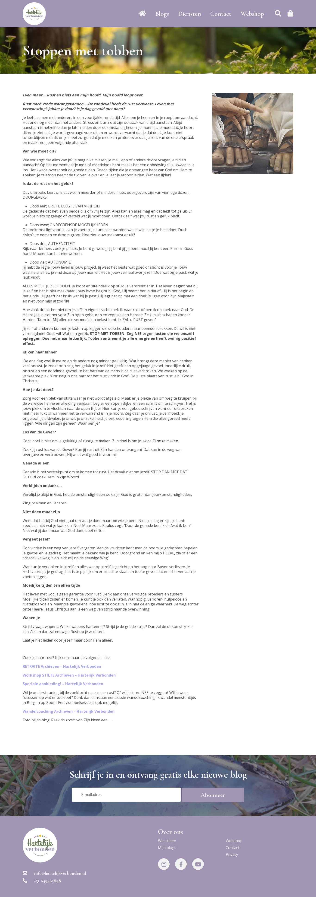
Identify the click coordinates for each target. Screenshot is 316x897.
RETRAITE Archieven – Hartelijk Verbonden (62, 666)
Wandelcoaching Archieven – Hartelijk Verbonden (69, 711)
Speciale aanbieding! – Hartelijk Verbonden (63, 683)
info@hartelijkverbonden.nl (60, 873)
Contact (220, 14)
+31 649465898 (47, 881)
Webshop (252, 14)
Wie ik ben (167, 840)
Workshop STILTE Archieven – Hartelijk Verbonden (69, 675)
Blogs (162, 14)
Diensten (189, 14)
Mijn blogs (167, 847)
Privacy (232, 854)
